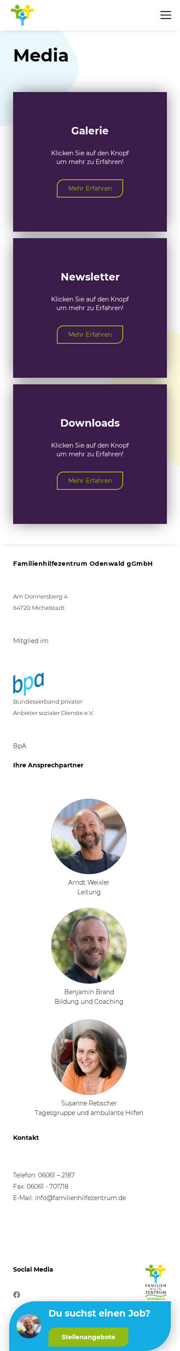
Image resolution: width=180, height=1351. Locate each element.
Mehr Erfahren (90, 188)
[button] (88, 1337)
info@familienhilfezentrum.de (80, 1198)
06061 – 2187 (56, 1175)
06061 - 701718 (48, 1186)
